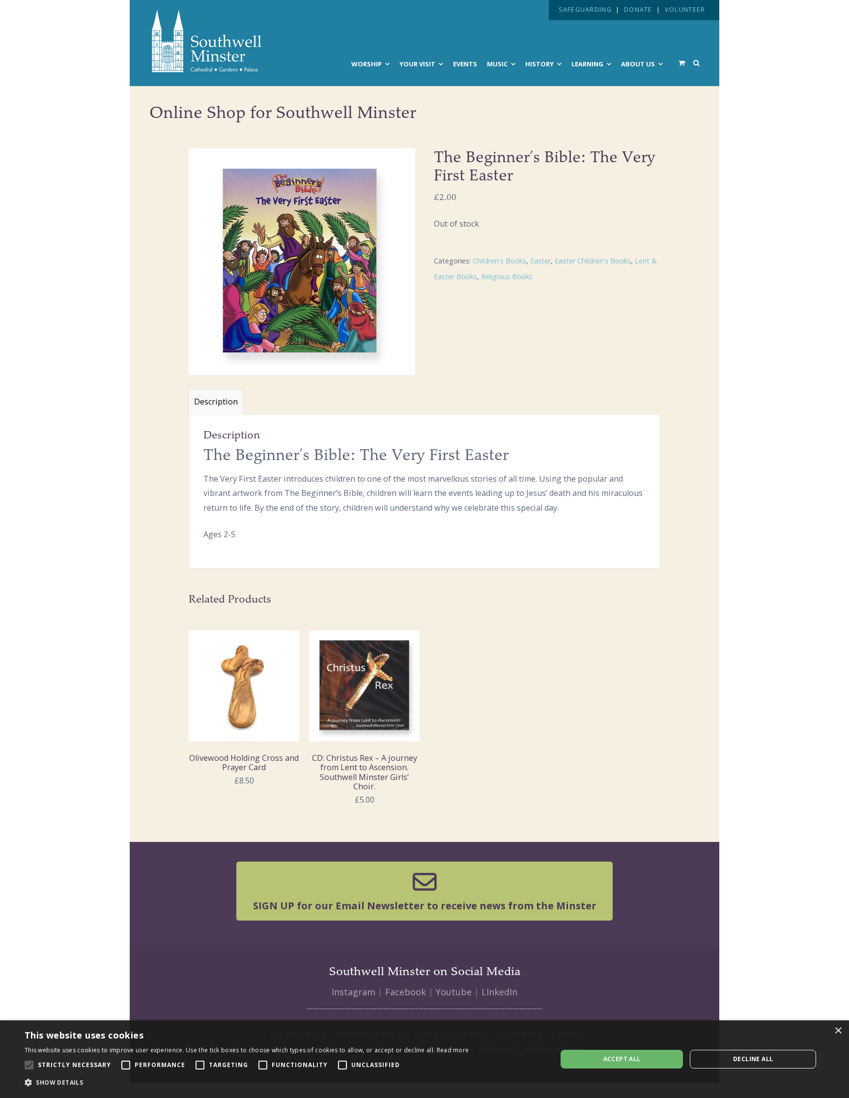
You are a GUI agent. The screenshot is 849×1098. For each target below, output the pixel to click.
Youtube (454, 992)
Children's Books (499, 260)
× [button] (838, 1031)
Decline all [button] (753, 1059)
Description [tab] (216, 401)
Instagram (353, 992)
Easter (540, 260)
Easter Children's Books (593, 260)
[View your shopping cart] (682, 63)
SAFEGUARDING (585, 9)
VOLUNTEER (685, 9)
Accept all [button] (622, 1059)
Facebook (405, 992)
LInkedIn (499, 992)
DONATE (638, 9)
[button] (247, 1083)
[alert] (424, 1059)
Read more (453, 1050)
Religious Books (507, 276)
